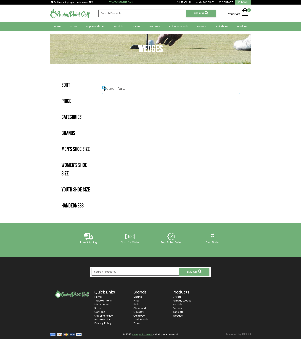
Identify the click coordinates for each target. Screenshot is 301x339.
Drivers (136, 26)
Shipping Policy (103, 315)
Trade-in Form (103, 300)
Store (73, 26)
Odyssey (138, 312)
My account (101, 304)
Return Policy (102, 319)
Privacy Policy (102, 323)
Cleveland (139, 308)
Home (57, 26)
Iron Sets (154, 26)
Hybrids (118, 26)
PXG (136, 304)
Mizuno (137, 297)
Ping (136, 300)
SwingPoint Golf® (142, 334)
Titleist (137, 323)
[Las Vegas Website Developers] (238, 334)
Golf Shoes (221, 26)
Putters (201, 26)
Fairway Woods (178, 26)
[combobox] (142, 13)
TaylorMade (140, 319)
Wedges (242, 26)
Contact (99, 312)
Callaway (139, 315)
